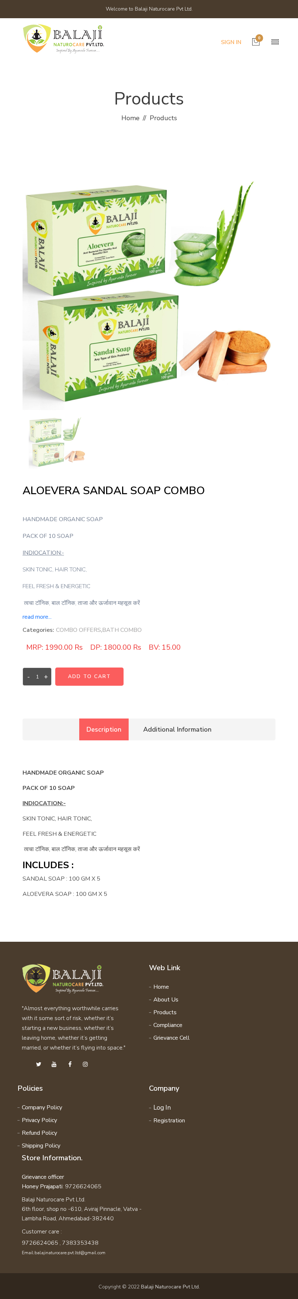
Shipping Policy (41, 1146)
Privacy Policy (39, 1120)
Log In (162, 1107)
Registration (169, 1121)
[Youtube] (54, 1064)
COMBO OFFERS (78, 630)
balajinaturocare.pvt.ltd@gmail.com (70, 1253)
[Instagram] (85, 1064)
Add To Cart (89, 676)
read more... (37, 617)
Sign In (231, 42)
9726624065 (40, 1243)
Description (103, 729)
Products (165, 1012)
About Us (165, 1000)
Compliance (167, 1025)
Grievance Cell (171, 1038)
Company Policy (42, 1107)
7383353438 (80, 1243)
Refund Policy (39, 1133)
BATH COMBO (122, 630)
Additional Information (177, 729)
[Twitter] (38, 1064)
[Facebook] (70, 1064)
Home (130, 118)
